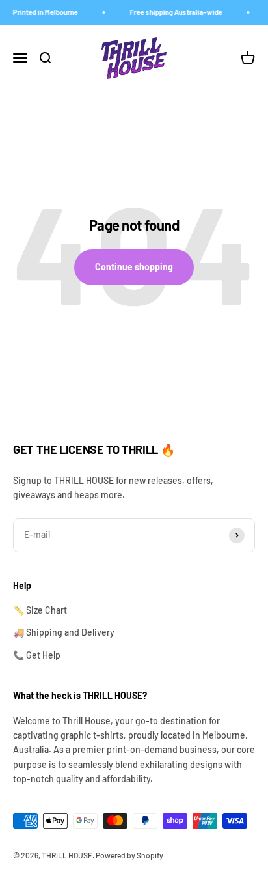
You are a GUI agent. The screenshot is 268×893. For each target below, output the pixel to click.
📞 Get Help (36, 654)
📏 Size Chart (40, 610)
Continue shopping (134, 266)
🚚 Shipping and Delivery (63, 632)
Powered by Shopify (129, 855)
